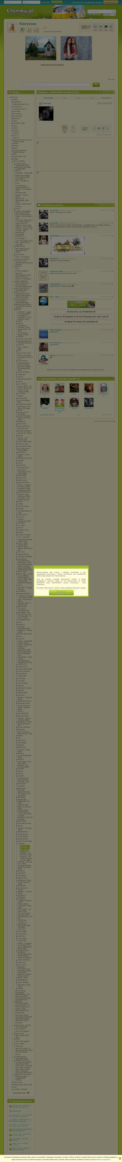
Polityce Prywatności (103, 1159)
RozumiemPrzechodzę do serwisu (61, 593)
